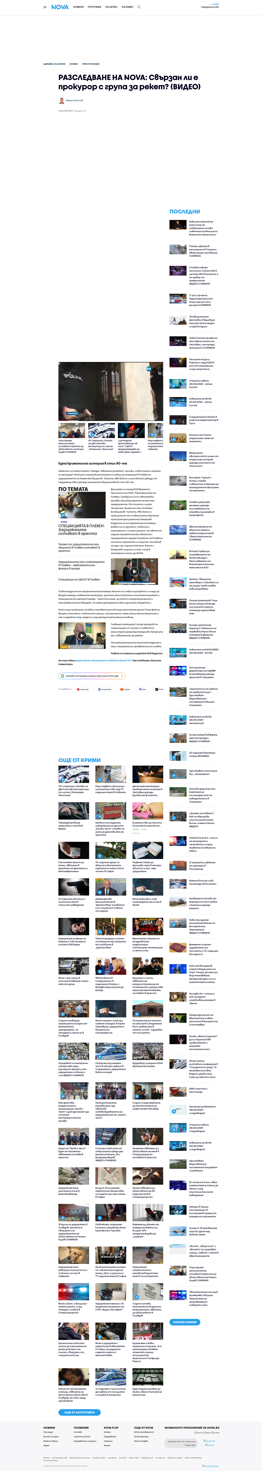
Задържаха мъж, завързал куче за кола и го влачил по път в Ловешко (72, 1271)
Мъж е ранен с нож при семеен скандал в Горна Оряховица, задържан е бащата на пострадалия (110, 1026)
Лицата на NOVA (82, 1436)
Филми (107, 1445)
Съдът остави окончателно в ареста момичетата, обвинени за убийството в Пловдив (147, 1309)
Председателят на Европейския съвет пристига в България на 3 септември (203, 1020)
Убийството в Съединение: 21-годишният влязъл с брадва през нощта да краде (109, 984)
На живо (127, 6)
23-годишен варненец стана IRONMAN (202, 754)
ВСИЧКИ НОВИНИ (184, 1322)
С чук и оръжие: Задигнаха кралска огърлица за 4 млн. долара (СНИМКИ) (201, 300)
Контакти (123, 1458)
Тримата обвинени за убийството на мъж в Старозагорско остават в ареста (146, 1153)
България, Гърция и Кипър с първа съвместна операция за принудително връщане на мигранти (204, 484)
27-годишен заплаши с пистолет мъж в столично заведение (71, 902)
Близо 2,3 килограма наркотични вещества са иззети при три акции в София (110, 1192)
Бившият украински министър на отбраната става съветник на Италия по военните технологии (203, 228)
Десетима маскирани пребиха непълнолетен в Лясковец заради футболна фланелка (147, 790)
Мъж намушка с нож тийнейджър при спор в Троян (147, 902)
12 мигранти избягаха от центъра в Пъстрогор (202, 865)
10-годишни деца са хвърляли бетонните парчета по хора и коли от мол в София (109, 867)
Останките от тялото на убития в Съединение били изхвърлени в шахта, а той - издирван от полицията (148, 1026)
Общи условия (134, 1458)
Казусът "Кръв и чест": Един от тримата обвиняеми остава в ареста (72, 1153)
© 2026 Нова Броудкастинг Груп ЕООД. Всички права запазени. (65, 1466)
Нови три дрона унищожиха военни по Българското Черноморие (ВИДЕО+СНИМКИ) (202, 926)
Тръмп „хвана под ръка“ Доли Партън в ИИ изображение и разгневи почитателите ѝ (203, 1042)
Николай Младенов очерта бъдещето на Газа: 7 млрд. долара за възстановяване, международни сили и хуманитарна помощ (203, 973)
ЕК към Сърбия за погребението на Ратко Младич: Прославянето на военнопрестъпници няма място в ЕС (201, 559)
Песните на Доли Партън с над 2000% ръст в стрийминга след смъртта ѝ (201, 364)
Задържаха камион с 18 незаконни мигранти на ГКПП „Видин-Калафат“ (109, 1306)
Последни (48, 1432)
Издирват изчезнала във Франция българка (148, 1064)
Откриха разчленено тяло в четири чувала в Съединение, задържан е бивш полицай (110, 1067)
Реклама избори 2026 (59, 1458)
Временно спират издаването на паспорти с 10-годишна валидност (203, 949)
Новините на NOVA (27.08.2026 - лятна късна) (200, 401)
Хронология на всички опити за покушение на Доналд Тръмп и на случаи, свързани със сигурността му (72, 1349)
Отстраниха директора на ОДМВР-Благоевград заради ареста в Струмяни (203, 672)
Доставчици (112, 1458)
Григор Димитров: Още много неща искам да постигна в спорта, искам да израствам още (203, 607)
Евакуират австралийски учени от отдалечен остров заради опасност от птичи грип (203, 459)
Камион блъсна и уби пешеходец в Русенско (202, 882)
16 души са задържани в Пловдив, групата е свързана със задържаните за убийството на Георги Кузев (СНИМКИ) (72, 1232)
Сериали (108, 1441)
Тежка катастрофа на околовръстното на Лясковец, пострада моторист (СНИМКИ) (203, 343)
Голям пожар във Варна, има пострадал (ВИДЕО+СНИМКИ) (203, 738)
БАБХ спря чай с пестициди (198, 1090)
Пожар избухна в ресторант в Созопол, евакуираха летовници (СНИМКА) (203, 251)
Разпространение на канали (79, 1458)
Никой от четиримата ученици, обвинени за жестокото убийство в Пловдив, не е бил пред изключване (73, 1394)
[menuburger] (45, 6)
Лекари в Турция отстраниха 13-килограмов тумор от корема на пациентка (202, 1211)
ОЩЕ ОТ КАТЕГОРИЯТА (79, 1412)
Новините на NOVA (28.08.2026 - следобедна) (200, 1146)
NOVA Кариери (141, 1436)
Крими (64, 522)
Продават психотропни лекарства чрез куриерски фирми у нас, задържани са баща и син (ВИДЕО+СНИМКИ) (73, 1069)
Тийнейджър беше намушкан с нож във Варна (70, 825)
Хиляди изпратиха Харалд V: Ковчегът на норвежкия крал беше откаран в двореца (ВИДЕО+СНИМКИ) (202, 631)
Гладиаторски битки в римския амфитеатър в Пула (203, 420)
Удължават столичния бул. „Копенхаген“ (203, 772)
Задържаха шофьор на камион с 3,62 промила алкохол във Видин (72, 941)
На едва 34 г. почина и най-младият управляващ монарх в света (202, 998)
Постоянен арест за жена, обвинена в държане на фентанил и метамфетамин (73, 867)
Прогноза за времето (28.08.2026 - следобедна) (202, 1109)
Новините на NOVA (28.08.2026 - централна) (200, 720)
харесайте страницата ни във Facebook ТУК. (104, 660)
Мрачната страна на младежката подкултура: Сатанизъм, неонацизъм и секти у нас (148, 944)
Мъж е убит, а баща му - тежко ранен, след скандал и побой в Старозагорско (73, 1308)
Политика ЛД (160, 1458)
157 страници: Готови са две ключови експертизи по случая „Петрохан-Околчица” (73, 790)
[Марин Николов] (61, 101)
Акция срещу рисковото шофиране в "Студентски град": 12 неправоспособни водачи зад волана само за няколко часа (203, 1068)
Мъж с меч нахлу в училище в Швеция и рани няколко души (73, 981)
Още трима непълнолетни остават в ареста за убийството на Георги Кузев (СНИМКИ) (203, 1274)
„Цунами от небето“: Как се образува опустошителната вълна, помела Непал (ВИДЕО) (202, 819)
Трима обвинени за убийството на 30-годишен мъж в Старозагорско (144, 1192)
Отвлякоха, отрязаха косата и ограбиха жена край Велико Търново (110, 1227)
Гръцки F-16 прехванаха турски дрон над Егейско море (203, 1231)
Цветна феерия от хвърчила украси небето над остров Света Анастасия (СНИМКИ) (201, 533)
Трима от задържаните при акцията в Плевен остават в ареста (79, 547)
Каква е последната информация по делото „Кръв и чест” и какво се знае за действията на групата (109, 828)
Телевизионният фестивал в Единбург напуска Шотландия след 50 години (202, 321)
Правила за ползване (174, 1458)
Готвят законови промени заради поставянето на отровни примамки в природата (201, 508)
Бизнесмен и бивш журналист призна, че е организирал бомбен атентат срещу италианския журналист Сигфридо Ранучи (147, 1352)
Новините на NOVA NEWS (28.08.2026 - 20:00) (203, 651)
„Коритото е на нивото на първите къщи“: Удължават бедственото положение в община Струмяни (203, 697)
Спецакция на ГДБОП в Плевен (79, 579)
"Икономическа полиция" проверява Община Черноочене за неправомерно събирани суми (203, 1298)
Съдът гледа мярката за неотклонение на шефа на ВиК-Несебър (146, 1105)
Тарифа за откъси (99, 1458)
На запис (111, 6)
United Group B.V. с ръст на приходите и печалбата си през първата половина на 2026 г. (203, 844)
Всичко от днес (51, 1436)
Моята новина (50, 1441)
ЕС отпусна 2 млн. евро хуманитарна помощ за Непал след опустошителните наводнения (203, 1188)
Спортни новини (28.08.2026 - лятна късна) (200, 383)
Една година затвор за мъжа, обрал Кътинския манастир (147, 1391)
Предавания (110, 1436)
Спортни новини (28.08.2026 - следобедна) (199, 1128)
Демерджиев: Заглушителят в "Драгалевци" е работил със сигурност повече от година (110, 905)
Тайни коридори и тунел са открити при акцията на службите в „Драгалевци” (110, 943)
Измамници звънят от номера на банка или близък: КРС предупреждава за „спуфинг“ (146, 1230)
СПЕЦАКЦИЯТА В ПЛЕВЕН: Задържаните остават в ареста (81, 529)
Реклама (46, 1458)
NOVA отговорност (144, 1432)
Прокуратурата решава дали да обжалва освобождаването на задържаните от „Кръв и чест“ (110, 1110)
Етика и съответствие (193, 1458)
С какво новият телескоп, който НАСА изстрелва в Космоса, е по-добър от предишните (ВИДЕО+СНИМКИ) (203, 275)
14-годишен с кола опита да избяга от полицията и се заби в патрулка (110, 1391)
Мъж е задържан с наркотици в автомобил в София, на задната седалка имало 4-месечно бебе (110, 1349)
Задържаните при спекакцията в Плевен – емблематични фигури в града (81, 565)
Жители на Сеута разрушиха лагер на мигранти (201, 438)
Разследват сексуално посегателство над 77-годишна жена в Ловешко (110, 789)
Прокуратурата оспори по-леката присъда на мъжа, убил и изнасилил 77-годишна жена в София (110, 1271)
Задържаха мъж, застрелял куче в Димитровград (69, 1191)
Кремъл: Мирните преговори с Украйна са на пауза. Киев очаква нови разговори (203, 584)
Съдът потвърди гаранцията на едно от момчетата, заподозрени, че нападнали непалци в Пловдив (72, 1028)
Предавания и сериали (85, 1441)
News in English (141, 1441)
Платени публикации (50, 1460)
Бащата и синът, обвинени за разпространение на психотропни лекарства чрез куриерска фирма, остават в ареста (148, 985)
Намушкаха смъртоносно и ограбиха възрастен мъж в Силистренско (145, 1271)
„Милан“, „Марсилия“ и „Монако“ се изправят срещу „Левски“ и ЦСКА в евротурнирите (204, 1251)
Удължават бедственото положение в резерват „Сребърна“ (203, 1165)
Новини (78, 6)
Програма (94, 6)
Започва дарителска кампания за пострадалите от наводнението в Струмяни (202, 795)
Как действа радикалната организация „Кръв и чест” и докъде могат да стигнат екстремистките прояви (73, 1111)
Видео (46, 1445)
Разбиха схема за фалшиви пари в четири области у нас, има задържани (147, 867)
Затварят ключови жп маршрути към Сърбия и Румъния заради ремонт (203, 903)
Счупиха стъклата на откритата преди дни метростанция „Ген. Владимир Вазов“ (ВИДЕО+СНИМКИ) (109, 1154)
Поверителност (147, 1458)
